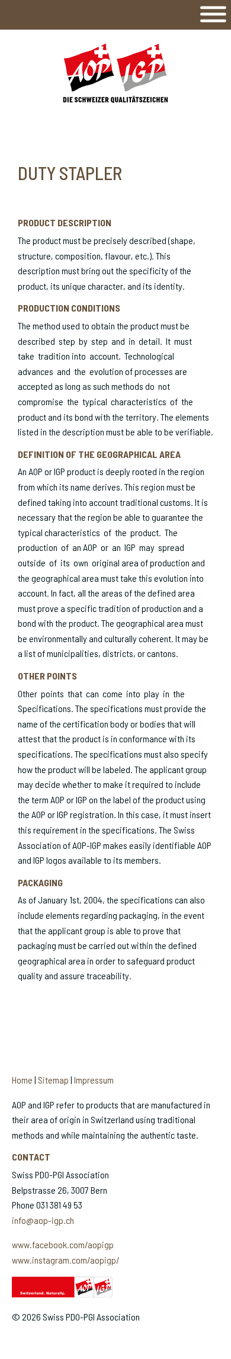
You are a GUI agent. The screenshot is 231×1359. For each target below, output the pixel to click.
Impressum (94, 1079)
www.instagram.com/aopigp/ (66, 1259)
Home (22, 1079)
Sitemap (53, 1079)
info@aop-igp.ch (43, 1220)
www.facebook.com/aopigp (63, 1244)
